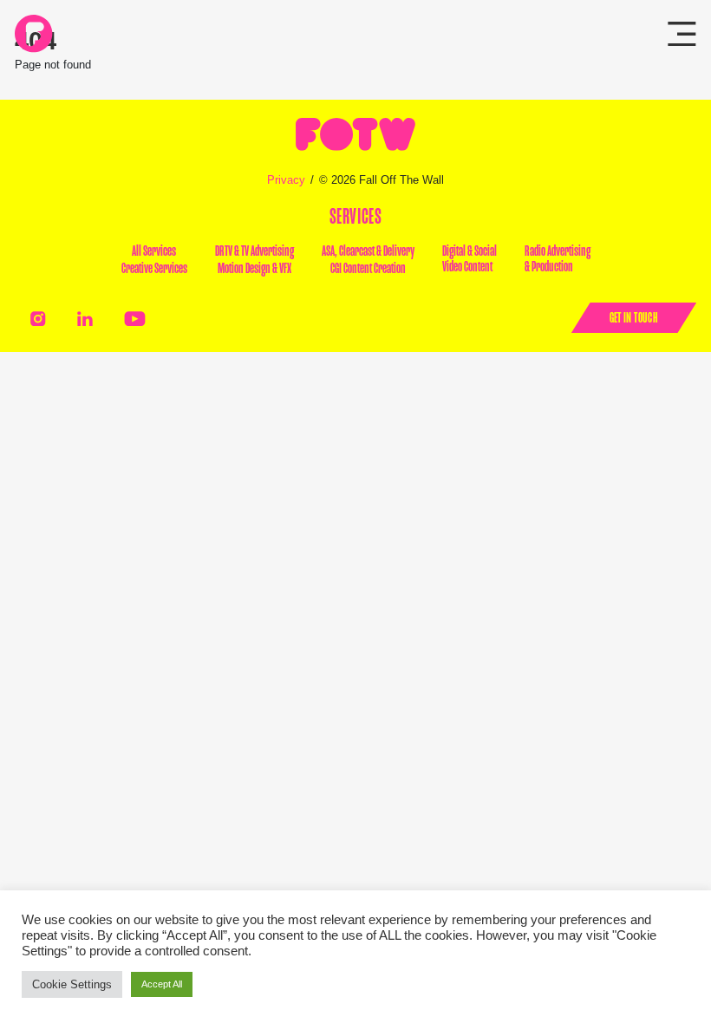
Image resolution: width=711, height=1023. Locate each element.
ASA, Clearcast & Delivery (368, 251)
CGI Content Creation (368, 269)
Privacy (286, 179)
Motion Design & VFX (254, 269)
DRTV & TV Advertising (254, 251)
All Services (154, 251)
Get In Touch (634, 318)
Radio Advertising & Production (557, 259)
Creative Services (154, 269)
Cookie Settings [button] (72, 984)
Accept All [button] (161, 984)
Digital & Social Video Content (469, 259)
